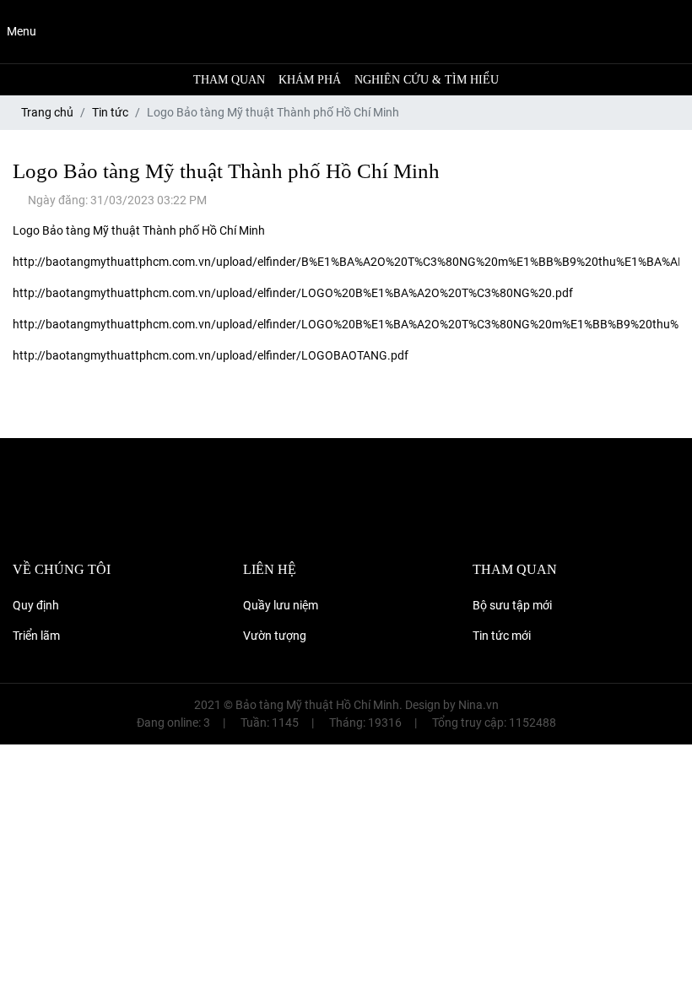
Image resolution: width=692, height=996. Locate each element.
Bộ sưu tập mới (512, 605)
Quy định (36, 605)
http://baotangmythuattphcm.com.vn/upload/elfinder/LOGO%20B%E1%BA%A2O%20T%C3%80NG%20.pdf (293, 293)
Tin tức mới (502, 635)
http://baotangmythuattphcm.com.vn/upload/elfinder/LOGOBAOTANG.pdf (210, 355)
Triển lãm (36, 635)
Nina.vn (478, 705)
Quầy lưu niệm (280, 605)
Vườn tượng (274, 635)
